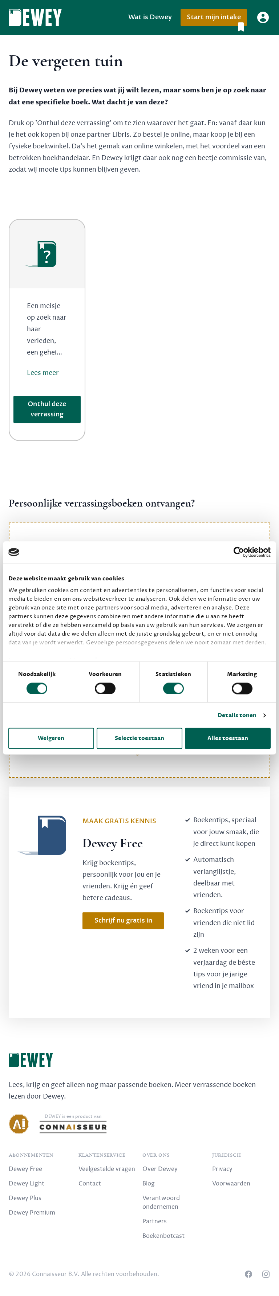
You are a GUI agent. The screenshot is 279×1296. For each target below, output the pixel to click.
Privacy (222, 1169)
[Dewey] (35, 17)
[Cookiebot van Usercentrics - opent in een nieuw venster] (239, 552)
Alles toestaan (227, 738)
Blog (148, 1183)
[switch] (105, 688)
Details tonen (237, 715)
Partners (154, 1221)
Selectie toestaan (139, 738)
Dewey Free (25, 1169)
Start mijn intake (214, 17)
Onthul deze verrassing (47, 409)
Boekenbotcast (163, 1236)
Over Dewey (160, 1169)
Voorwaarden (231, 1183)
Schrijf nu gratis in (123, 920)
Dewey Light (26, 1183)
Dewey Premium (32, 1212)
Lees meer (43, 373)
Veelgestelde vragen (106, 1169)
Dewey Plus (25, 1198)
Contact (89, 1183)
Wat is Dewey (150, 17)
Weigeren (51, 738)
